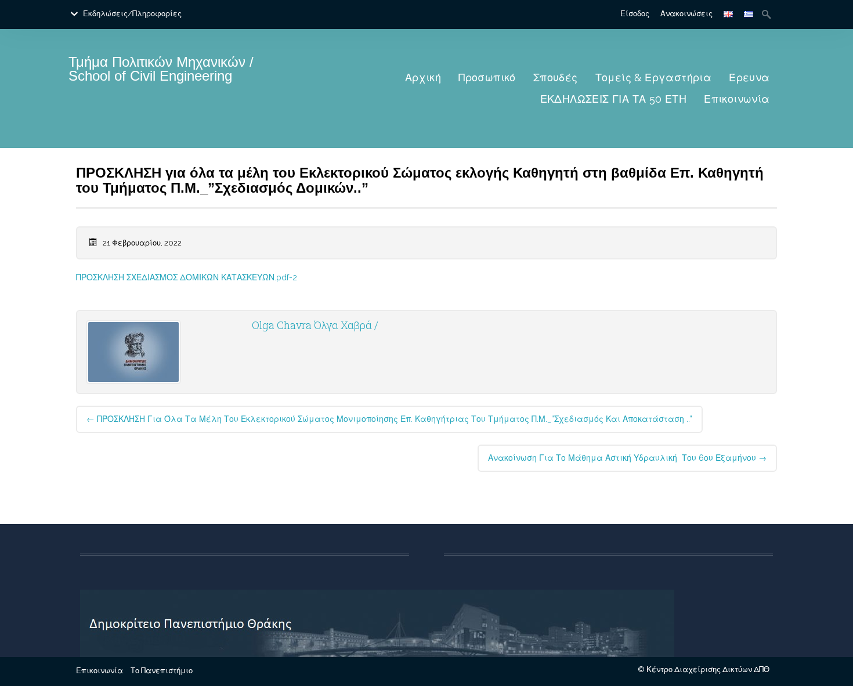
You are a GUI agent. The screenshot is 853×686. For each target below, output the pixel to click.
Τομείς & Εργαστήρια (653, 77)
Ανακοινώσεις (686, 13)
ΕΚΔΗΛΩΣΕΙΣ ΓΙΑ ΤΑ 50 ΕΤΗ (613, 99)
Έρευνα (749, 77)
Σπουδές (555, 77)
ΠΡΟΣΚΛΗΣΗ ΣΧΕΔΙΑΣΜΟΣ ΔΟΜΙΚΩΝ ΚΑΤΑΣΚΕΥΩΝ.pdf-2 (186, 277)
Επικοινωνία (736, 99)
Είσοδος (634, 13)
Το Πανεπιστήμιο (162, 670)
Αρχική (423, 77)
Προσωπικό (487, 77)
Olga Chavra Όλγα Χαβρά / (315, 325)
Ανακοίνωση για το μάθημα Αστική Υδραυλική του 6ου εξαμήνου (627, 458)
